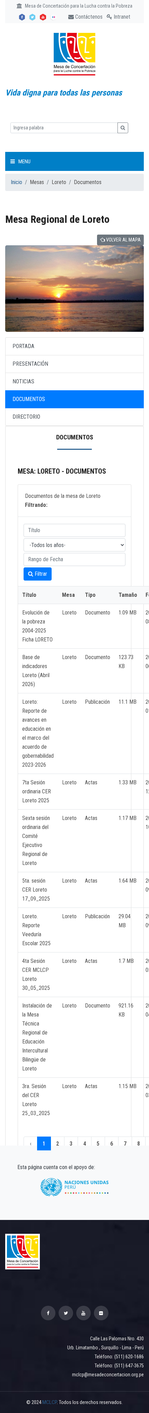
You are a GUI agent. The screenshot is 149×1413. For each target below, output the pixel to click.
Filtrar (40, 574)
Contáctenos (88, 16)
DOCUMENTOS (28, 399)
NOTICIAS (23, 381)
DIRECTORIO (26, 416)
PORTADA (23, 346)
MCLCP (49, 1402)
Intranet (121, 16)
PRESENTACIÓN (30, 364)
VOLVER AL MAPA (123, 240)
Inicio (16, 182)
